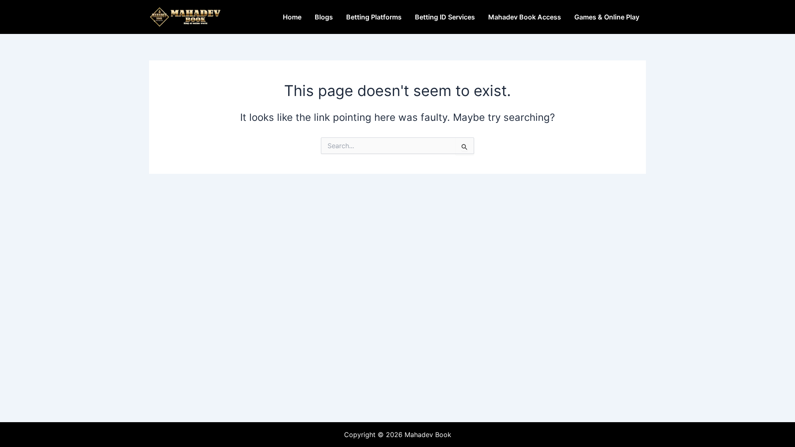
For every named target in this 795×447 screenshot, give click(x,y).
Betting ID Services (445, 17)
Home (292, 17)
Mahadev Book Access (524, 17)
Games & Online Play (606, 17)
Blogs (324, 17)
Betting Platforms (374, 17)
